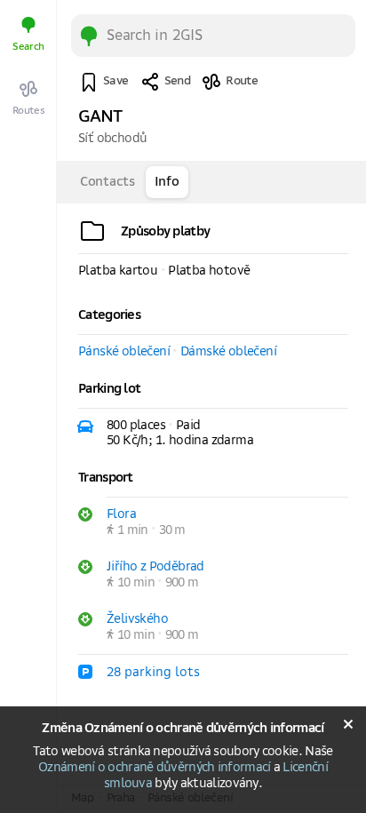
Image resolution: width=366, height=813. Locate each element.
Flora (121, 514)
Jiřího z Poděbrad (155, 567)
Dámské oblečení (228, 352)
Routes (28, 111)
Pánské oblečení (124, 352)
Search (28, 47)
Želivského (137, 619)
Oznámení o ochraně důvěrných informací (154, 767)
